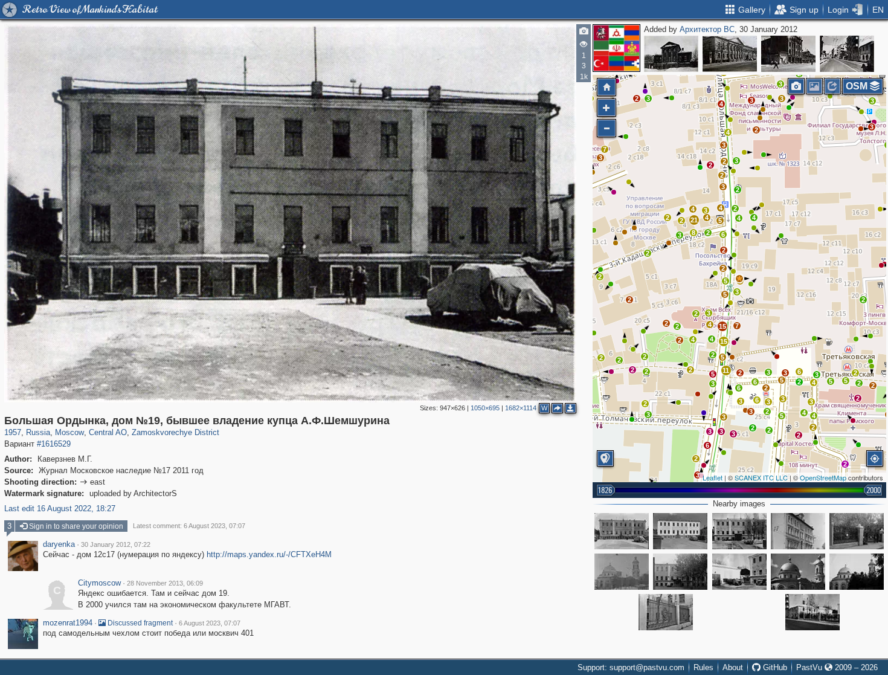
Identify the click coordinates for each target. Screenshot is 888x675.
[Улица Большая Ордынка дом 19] (739, 531)
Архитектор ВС (707, 29)
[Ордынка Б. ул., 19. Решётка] (666, 612)
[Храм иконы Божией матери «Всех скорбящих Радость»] (798, 572)
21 (694, 220)
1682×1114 (520, 408)
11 (725, 370)
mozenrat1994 (67, 623)
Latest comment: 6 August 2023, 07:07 (189, 525)
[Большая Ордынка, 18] (798, 531)
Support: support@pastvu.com (631, 667)
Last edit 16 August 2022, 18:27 (59, 508)
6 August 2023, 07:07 (209, 623)
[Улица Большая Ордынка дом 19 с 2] (856, 531)
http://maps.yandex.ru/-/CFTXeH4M (269, 554)
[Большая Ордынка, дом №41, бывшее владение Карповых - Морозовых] (730, 54)
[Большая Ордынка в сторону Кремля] (847, 54)
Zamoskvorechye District (175, 432)
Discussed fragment (139, 623)
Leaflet (712, 477)
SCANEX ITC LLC (761, 477)
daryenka (59, 544)
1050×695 (485, 408)
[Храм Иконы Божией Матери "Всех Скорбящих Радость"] (856, 572)
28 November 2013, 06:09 (165, 583)
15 (723, 341)
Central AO (108, 432)
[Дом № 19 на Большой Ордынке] (621, 531)
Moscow (69, 432)
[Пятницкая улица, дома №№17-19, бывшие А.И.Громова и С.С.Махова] (788, 54)
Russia (38, 432)
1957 (12, 432)
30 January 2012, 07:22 (115, 544)
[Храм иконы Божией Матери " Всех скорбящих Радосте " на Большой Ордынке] (621, 572)
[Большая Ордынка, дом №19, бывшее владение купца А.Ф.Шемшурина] (739, 278)
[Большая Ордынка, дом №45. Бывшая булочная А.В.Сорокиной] (671, 54)
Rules (703, 667)
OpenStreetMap (823, 477)
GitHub (774, 667)
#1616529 (54, 443)
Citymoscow (99, 583)
